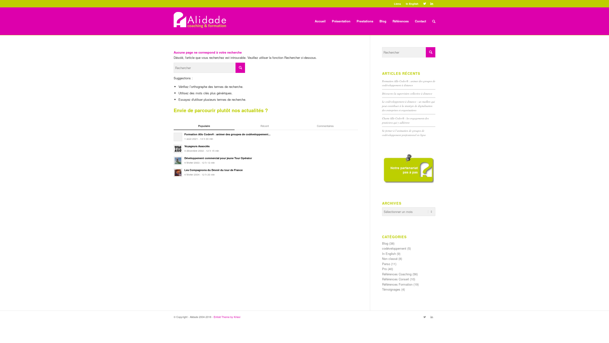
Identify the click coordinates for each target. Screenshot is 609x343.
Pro (384, 269)
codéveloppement (394, 248)
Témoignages (391, 289)
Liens (397, 3)
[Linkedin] (431, 3)
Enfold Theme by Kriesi (227, 317)
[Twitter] (424, 3)
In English (412, 3)
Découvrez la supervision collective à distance (407, 93)
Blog (385, 243)
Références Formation (397, 284)
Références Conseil (395, 279)
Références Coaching (397, 274)
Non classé (390, 258)
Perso (386, 264)
